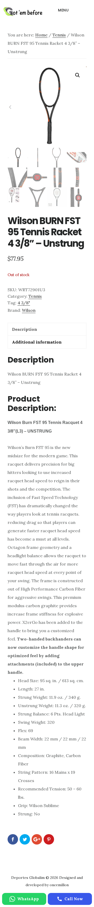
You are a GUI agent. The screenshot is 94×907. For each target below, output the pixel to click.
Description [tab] (24, 329)
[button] (77, 75)
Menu (63, 10)
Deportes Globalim (23, 11)
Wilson (29, 310)
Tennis (59, 34)
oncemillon (59, 885)
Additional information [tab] (37, 342)
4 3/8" (23, 302)
